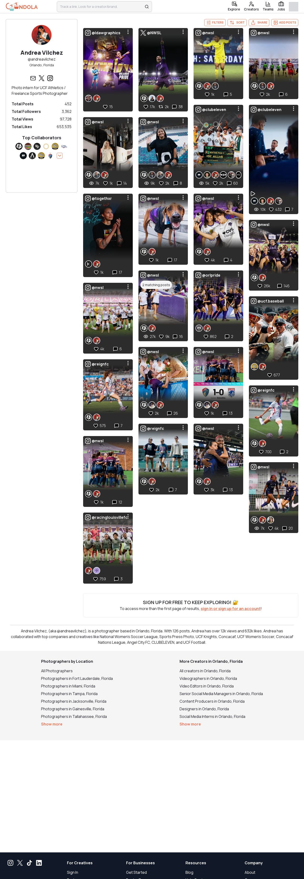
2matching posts (156, 285)
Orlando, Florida (41, 65)
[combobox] (101, 6)
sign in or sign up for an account (231, 608)
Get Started (136, 872)
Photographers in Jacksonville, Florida (73, 701)
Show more (51, 724)
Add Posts (287, 22)
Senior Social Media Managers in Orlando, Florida (221, 693)
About (250, 872)
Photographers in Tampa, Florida (69, 693)
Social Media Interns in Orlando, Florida (212, 716)
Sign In (72, 872)
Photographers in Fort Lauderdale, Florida (77, 678)
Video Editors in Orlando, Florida (207, 686)
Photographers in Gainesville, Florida (72, 708)
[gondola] (22, 6)
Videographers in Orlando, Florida (208, 678)
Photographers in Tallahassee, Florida (74, 716)
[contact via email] (33, 78)
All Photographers (57, 670)
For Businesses (140, 862)
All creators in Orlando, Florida (205, 670)
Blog (189, 872)
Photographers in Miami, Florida (68, 686)
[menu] (128, 32)
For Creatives (80, 862)
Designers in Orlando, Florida (204, 708)
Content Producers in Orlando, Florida (212, 701)
